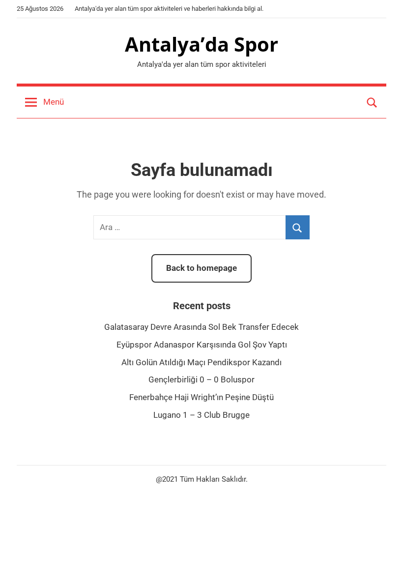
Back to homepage (201, 268)
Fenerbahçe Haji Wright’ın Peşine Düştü (201, 397)
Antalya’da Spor (201, 44)
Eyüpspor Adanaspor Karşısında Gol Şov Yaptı (201, 344)
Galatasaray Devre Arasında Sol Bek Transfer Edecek (201, 327)
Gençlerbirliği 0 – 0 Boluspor (201, 379)
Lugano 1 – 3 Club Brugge (201, 415)
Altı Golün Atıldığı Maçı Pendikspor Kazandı (201, 362)
